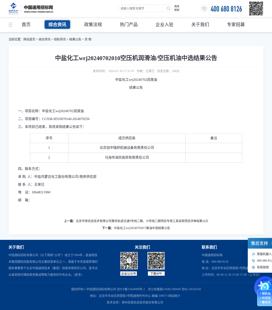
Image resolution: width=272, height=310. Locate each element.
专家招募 (236, 24)
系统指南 (263, 267)
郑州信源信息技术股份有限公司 (142, 302)
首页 (26, 24)
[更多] (78, 274)
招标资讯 (60, 39)
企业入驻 (164, 24)
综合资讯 (57, 24)
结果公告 (75, 39)
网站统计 (174, 295)
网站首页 (29, 39)
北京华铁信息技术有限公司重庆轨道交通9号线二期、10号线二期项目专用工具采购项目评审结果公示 (142, 221)
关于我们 (200, 24)
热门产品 (129, 24)
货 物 (88, 39)
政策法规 (93, 24)
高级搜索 (176, 8)
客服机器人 (264, 254)
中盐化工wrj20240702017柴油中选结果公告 (142, 228)
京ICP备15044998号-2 (131, 289)
